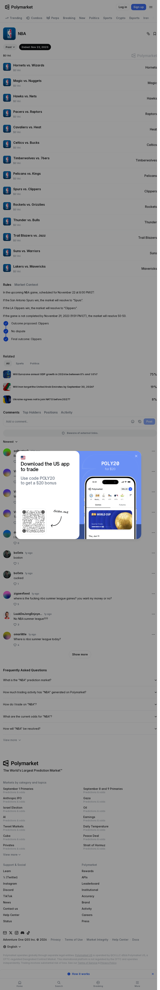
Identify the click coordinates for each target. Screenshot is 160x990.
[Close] (136, 456)
